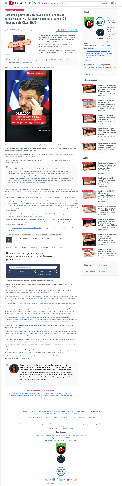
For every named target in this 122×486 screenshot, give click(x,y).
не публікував (24, 296)
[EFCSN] (61, 471)
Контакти (75, 413)
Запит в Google (9, 339)
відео (34, 301)
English (39, 417)
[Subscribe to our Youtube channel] (107, 67)
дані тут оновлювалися (31, 333)
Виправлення (65, 413)
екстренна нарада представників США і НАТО (26, 228)
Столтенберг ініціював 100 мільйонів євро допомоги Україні (23, 319)
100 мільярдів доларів (20, 290)
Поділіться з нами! (104, 45)
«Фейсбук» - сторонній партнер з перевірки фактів (61, 440)
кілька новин (69, 201)
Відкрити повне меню (6, 3)
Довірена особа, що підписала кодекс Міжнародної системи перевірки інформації (61, 435)
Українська (91, 417)
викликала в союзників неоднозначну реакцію (25, 321)
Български (30, 417)
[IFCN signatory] (61, 449)
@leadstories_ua (88, 74)
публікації (57, 50)
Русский (72, 417)
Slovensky (81, 417)
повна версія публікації (61, 160)
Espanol (47, 417)
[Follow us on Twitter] (103, 67)
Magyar (55, 417)
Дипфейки (54, 3)
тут (65, 50)
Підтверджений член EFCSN (95, 55)
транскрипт (68, 303)
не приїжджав (22, 216)
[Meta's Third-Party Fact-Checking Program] (61, 461)
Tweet (74, 29)
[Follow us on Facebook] (92, 67)
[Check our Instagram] (96, 67)
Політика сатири (95, 411)
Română (64, 417)
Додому (24, 411)
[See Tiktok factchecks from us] (85, 67)
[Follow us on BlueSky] (89, 67)
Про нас (32, 411)
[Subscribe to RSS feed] (114, 67)
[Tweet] (115, 3)
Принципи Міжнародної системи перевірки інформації (56, 411)
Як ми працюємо (81, 411)
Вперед (104, 3)
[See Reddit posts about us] (110, 67)
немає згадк (37, 325)
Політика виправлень (50, 413)
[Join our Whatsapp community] (100, 67)
